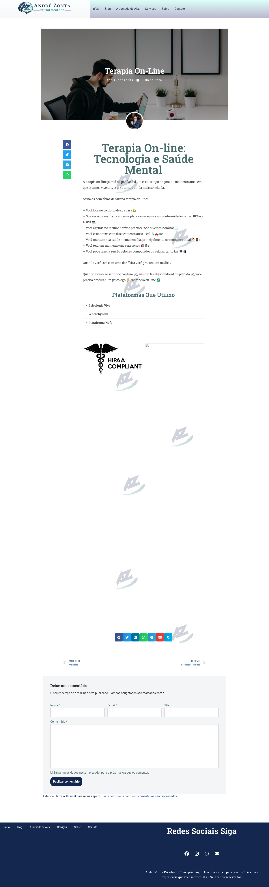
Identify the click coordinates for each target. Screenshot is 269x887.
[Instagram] (196, 853)
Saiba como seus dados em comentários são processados (139, 796)
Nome (55, 705)
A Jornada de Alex (128, 8)
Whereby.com (98, 314)
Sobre (165, 8)
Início (95, 8)
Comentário (58, 721)
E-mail (112, 705)
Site (166, 705)
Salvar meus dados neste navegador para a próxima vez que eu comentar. (101, 772)
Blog (108, 8)
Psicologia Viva (99, 305)
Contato (180, 8)
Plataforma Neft (100, 322)
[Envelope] (216, 853)
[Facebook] (186, 853)
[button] (67, 144)
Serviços (150, 8)
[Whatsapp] (206, 853)
